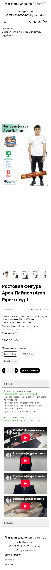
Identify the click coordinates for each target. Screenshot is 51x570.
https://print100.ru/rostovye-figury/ (20, 394)
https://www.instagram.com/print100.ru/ (23, 420)
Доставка (9, 559)
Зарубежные (8, 35)
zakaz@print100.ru (25, 11)
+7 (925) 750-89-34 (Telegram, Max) (25, 15)
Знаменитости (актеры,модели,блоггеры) (22, 31)
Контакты (9, 564)
